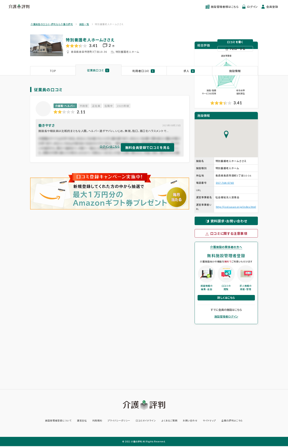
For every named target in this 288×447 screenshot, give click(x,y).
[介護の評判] (19, 6)
